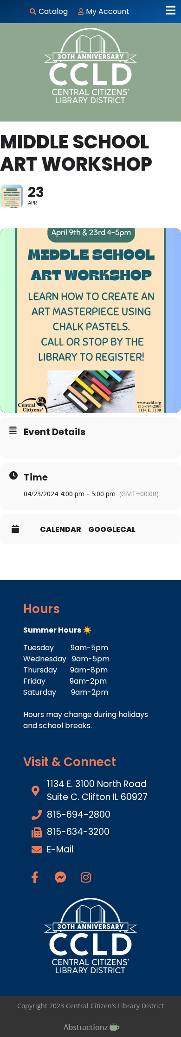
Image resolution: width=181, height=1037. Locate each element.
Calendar (60, 529)
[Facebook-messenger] (60, 877)
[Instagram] (85, 877)
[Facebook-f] (34, 877)
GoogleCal (112, 529)
